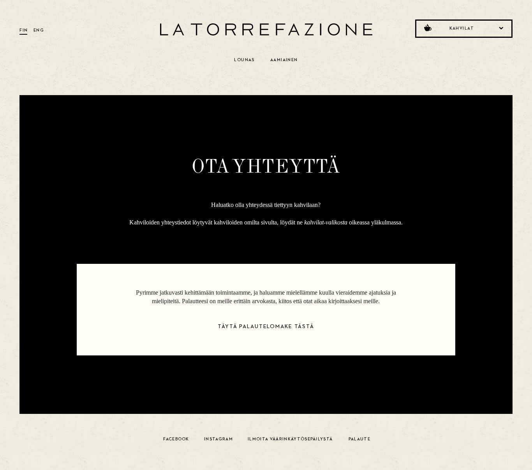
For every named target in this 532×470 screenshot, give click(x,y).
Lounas (244, 60)
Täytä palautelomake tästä (266, 326)
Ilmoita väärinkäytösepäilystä (290, 439)
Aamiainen (284, 60)
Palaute (359, 439)
